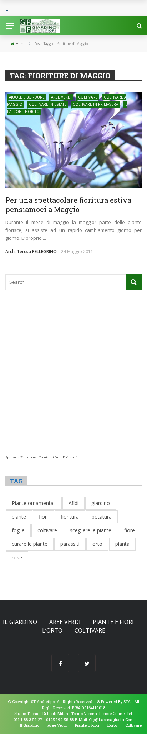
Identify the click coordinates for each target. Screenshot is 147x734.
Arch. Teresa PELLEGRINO (31, 251)
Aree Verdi (61, 97)
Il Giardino (20, 622)
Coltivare (87, 97)
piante (19, 516)
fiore (129, 530)
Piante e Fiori (113, 622)
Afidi (73, 503)
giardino (100, 503)
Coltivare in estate (47, 104)
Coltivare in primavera (95, 104)
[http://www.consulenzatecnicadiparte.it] (96, 701)
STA (127, 701)
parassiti (70, 543)
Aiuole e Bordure (27, 97)
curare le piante (29, 543)
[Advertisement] (73, 381)
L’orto (52, 630)
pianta (122, 543)
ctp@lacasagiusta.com (111, 719)
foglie (18, 530)
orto (97, 543)
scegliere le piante (90, 530)
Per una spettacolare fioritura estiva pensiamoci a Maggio (68, 204)
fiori (43, 516)
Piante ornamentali (34, 503)
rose (17, 557)
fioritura (70, 516)
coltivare (47, 530)
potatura (102, 516)
